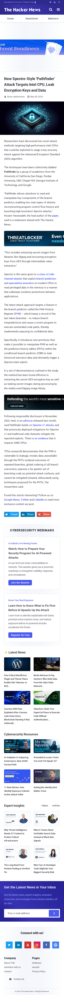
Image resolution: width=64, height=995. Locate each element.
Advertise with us (12, 967)
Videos (44, 805)
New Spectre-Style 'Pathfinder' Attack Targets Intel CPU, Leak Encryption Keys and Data (29, 84)
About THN (9, 963)
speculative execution (21, 283)
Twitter (25, 499)
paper (55, 215)
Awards (35, 967)
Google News (12, 499)
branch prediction (46, 278)
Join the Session (20, 582)
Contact (8, 971)
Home (10, 18)
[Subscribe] (54, 913)
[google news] (55, 945)
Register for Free (20, 635)
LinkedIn (39, 499)
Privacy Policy (38, 971)
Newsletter (32, 18)
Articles (56, 805)
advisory (28, 420)
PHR (17, 313)
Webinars (53, 18)
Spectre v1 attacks (43, 425)
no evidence (41, 438)
